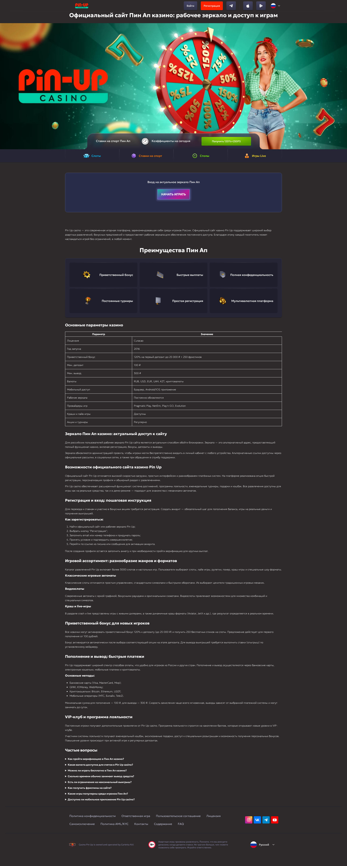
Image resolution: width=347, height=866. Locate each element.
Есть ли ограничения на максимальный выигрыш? (100, 782)
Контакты (141, 824)
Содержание (163, 824)
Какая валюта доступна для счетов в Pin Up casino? (100, 764)
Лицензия (213, 816)
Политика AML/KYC (114, 824)
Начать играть (173, 194)
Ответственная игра (135, 816)
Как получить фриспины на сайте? (90, 787)
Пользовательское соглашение (178, 816)
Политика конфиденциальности (92, 816)
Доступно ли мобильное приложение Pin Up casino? (101, 799)
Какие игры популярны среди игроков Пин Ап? (98, 793)
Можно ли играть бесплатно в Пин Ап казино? (97, 770)
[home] (81, 5)
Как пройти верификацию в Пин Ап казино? (96, 759)
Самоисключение (82, 824)
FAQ (181, 824)
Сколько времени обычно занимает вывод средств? (101, 776)
